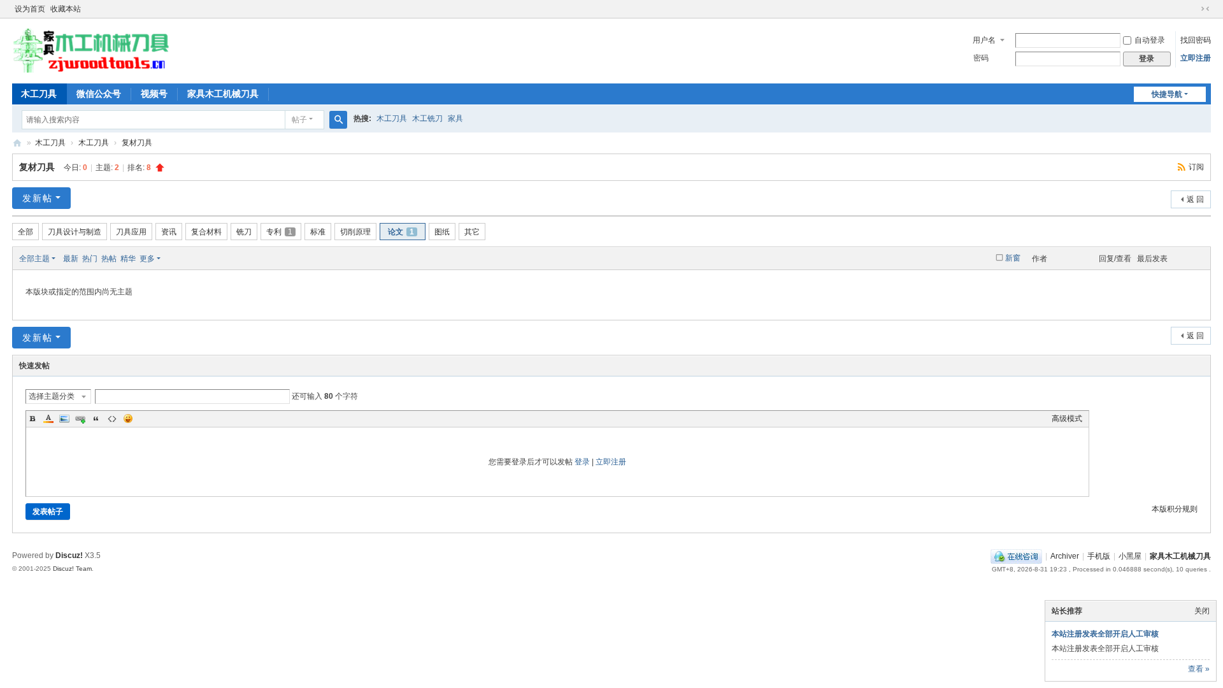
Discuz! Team (72, 568)
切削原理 (355, 231)
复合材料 (206, 231)
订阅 (1196, 166)
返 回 (1195, 199)
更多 (147, 258)
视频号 (154, 94)
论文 (401, 231)
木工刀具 (39, 94)
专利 (279, 231)
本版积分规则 (1175, 509)
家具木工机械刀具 (223, 94)
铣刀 (244, 231)
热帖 (109, 258)
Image (64, 418)
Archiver (1064, 556)
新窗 (1012, 258)
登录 (582, 461)
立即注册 (1195, 58)
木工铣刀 (427, 118)
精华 (128, 258)
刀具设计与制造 (74, 231)
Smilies (128, 418)
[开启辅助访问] (1193, 9)
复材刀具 (137, 142)
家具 (455, 118)
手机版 (1098, 556)
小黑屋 (1130, 556)
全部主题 (34, 258)
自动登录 (1149, 40)
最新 (70, 258)
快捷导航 (1167, 94)
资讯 (168, 231)
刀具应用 (131, 231)
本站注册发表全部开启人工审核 (1105, 633)
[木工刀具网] (91, 70)
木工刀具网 (17, 143)
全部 (25, 231)
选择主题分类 (52, 396)
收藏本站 (65, 8)
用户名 (984, 40)
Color (48, 418)
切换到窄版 (1205, 9)
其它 (472, 231)
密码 (981, 58)
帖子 (299, 119)
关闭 (1202, 610)
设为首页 (30, 8)
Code (112, 418)
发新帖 (37, 198)
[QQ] (1016, 556)
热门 (89, 258)
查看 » (1199, 668)
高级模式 (1067, 418)
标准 (317, 231)
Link (80, 418)
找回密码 (1195, 40)
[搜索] (338, 120)
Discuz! (69, 555)
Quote (96, 418)
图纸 (442, 231)
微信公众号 (98, 94)
